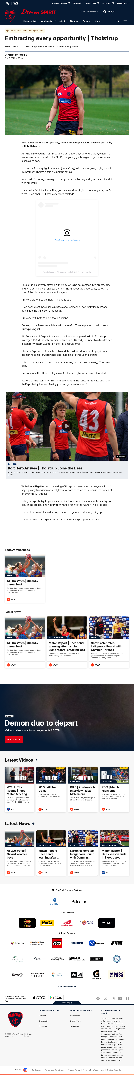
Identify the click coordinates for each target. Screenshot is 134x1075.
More (97, 21)
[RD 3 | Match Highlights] (114, 789)
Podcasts (43, 1026)
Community (43, 1021)
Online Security (114, 1070)
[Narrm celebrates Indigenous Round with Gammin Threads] (109, 642)
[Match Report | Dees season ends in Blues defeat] (114, 853)
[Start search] (118, 21)
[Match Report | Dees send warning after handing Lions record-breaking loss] (67, 642)
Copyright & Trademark (93, 1070)
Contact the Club (59, 3)
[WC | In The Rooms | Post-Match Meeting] (19, 789)
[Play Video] (67, 426)
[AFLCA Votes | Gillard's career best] (25, 578)
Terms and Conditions (54, 1070)
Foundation (122, 3)
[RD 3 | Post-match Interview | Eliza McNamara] (83, 789)
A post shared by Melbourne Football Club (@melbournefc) (67, 272)
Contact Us (36, 1070)
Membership (29, 21)
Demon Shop (91, 3)
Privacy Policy (29, 1035)
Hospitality (106, 3)
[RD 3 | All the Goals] (51, 789)
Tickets (76, 3)
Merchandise (47, 21)
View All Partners (65, 987)
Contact (42, 1016)
